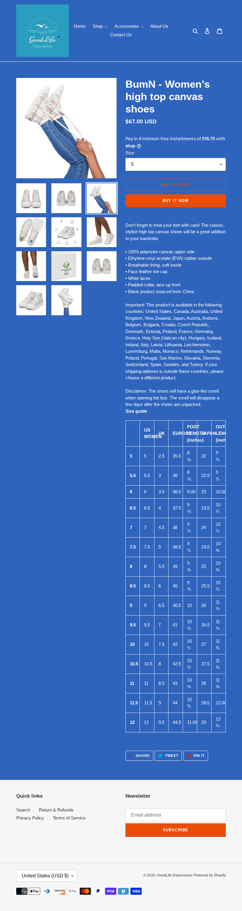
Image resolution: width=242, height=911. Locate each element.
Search (23, 809)
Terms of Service (69, 817)
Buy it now (176, 200)
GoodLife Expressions (174, 875)
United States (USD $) (45, 875)
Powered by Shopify (210, 875)
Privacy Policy (30, 817)
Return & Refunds (56, 809)
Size (129, 152)
